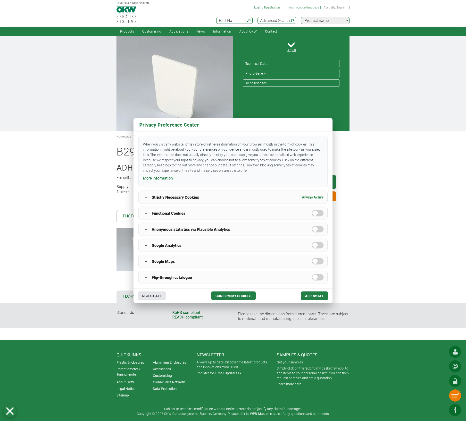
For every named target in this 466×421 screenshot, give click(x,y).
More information (158, 178)
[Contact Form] (455, 366)
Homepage (123, 136)
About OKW (125, 382)
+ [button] (146, 197)
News (200, 31)
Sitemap (122, 395)
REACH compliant (187, 317)
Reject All (152, 296)
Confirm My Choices (233, 296)
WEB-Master (259, 414)
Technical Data (256, 64)
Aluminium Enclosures (169, 362)
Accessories (162, 369)
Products (127, 31)
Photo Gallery (255, 73)
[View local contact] (455, 352)
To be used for (255, 83)
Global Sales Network (169, 382)
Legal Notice (125, 389)
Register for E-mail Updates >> (219, 373)
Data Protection (165, 389)
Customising (151, 31)
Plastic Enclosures (130, 362)
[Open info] (455, 410)
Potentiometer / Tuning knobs (128, 371)
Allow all (314, 296)
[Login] (455, 381)
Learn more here (289, 384)
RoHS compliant (186, 312)
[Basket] (455, 395)
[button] (10, 411)
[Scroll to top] (440, 410)
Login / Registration (267, 7)
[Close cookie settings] (10, 411)
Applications (178, 31)
